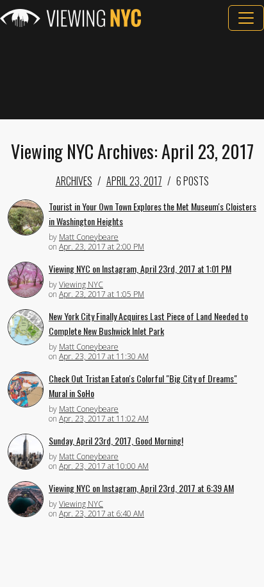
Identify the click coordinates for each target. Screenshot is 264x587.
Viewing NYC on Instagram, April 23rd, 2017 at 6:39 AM (141, 488)
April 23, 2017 (134, 181)
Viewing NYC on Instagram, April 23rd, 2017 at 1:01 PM (140, 268)
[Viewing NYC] (70, 18)
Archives (74, 181)
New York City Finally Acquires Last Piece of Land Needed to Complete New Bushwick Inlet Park (148, 323)
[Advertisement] (132, 75)
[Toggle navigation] (246, 18)
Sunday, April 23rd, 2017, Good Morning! (116, 440)
